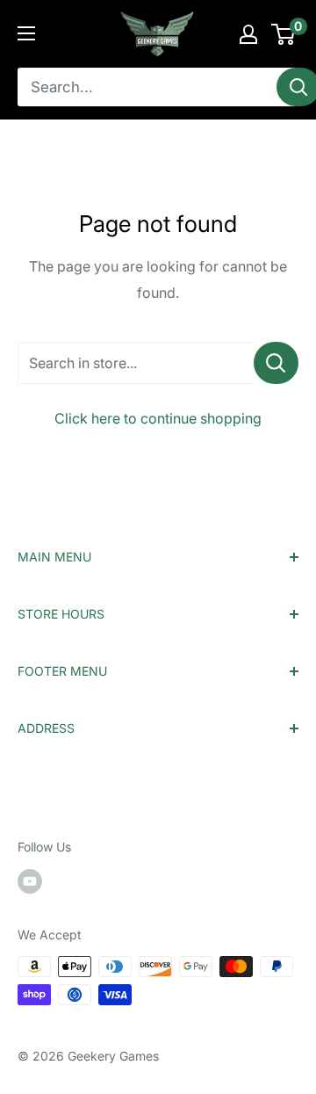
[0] (284, 34)
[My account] (248, 34)
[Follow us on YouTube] (30, 880)
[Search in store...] (276, 363)
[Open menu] (26, 33)
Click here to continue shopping (158, 418)
